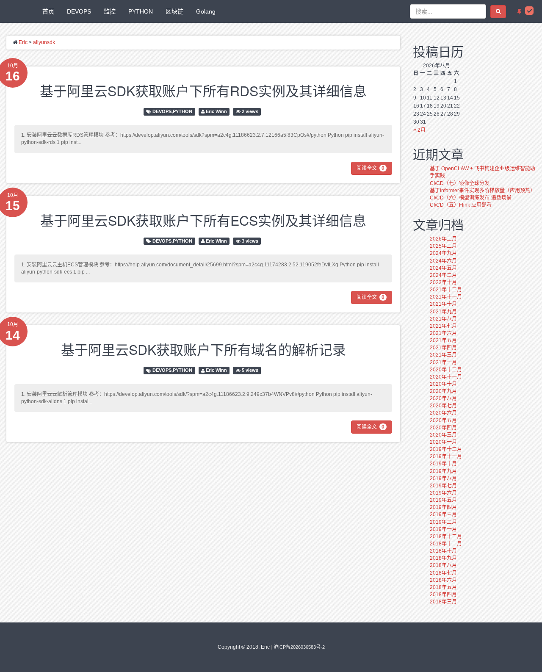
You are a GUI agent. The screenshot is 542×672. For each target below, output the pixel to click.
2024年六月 (443, 261)
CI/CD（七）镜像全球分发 (459, 183)
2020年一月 (443, 442)
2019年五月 (443, 500)
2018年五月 (443, 587)
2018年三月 (443, 602)
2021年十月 (443, 304)
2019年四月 (443, 507)
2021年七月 (443, 326)
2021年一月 (443, 362)
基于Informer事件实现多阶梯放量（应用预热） (482, 191)
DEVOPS (79, 11)
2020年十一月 (446, 377)
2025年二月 (443, 246)
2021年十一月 (446, 297)
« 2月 (419, 130)
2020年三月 (443, 435)
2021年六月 (443, 333)
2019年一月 (443, 529)
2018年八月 (443, 565)
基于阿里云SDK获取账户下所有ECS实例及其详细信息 (203, 220)
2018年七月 (443, 573)
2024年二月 (443, 275)
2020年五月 (443, 420)
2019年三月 (443, 514)
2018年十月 (443, 551)
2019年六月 (443, 493)
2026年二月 (443, 239)
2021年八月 (443, 319)
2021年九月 (443, 312)
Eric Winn (216, 111)
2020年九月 (443, 391)
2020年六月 (443, 413)
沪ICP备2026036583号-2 (299, 647)
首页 (48, 11)
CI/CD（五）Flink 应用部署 (461, 205)
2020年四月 (443, 428)
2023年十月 (443, 282)
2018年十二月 (446, 536)
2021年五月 (443, 340)
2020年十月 (443, 384)
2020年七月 (443, 406)
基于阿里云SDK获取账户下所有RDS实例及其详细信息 (203, 90)
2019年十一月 (446, 456)
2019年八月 (443, 478)
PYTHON (140, 11)
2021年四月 (443, 348)
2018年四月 (443, 594)
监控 (110, 11)
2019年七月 (443, 486)
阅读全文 (370, 168)
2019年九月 (443, 471)
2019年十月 (443, 464)
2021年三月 (443, 355)
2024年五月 (443, 268)
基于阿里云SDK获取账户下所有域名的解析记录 (203, 349)
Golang (206, 11)
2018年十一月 (446, 544)
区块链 (174, 11)
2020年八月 (443, 398)
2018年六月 (443, 580)
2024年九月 (443, 253)
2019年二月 (443, 522)
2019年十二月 (446, 449)
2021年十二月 (446, 290)
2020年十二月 (446, 370)
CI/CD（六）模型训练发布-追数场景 (471, 198)
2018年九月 (443, 558)
